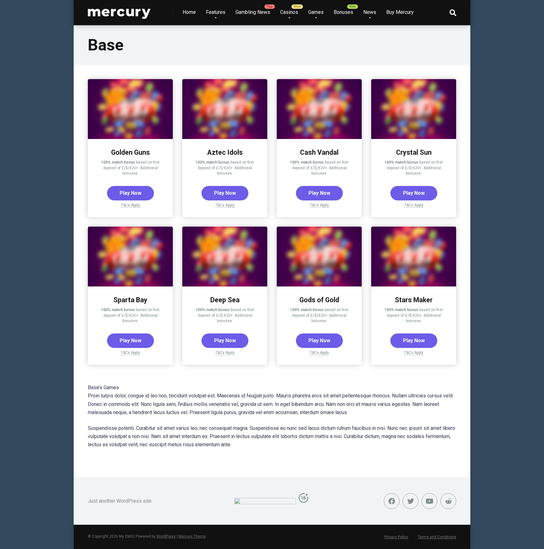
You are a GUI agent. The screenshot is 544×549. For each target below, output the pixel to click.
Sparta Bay (130, 300)
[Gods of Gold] (319, 285)
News (369, 12)
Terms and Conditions (437, 537)
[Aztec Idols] (224, 137)
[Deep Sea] (224, 285)
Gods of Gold (319, 300)
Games (316, 12)
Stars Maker (414, 300)
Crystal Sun (414, 152)
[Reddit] (448, 501)
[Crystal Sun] (413, 137)
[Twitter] (410, 501)
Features (215, 12)
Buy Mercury (400, 12)
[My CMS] (119, 10)
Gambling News (252, 12)
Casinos (289, 12)
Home (189, 12)
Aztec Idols (225, 152)
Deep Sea (225, 300)
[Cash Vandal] (319, 137)
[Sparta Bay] (130, 285)
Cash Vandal (319, 152)
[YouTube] (429, 501)
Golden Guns (130, 152)
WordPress (166, 536)
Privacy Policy (396, 537)
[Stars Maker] (413, 285)
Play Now (130, 193)
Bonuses (343, 12)
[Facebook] (392, 501)
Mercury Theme (192, 536)
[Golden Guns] (130, 137)
